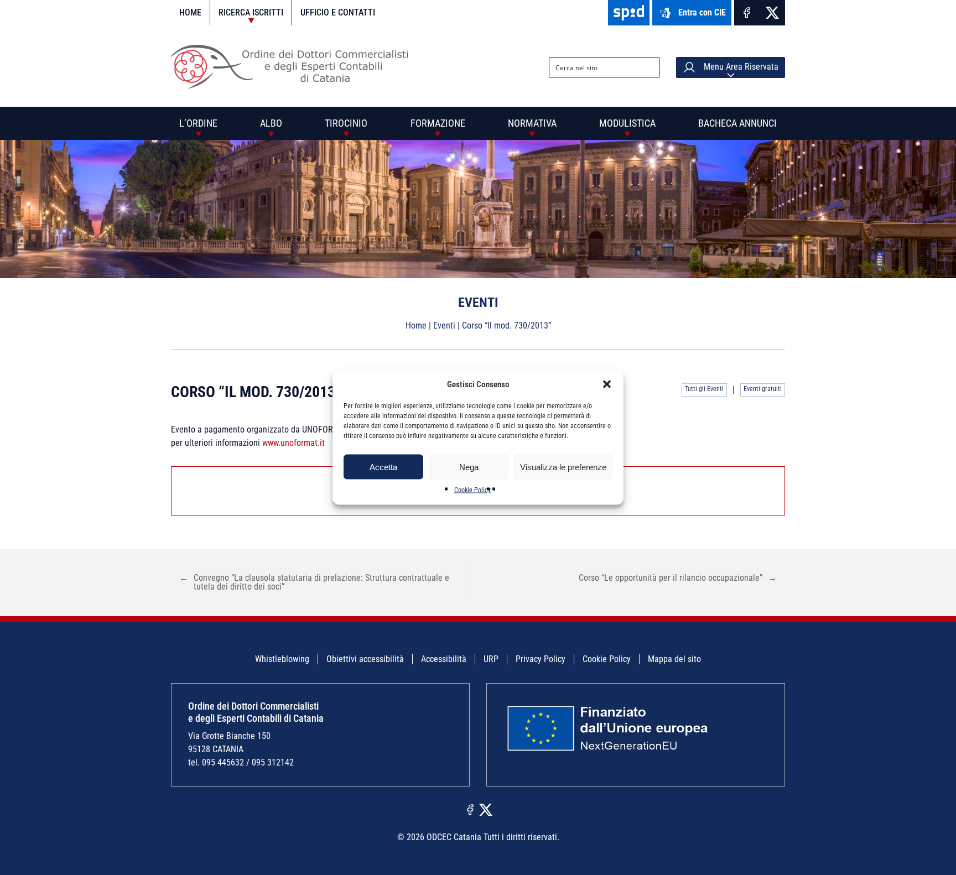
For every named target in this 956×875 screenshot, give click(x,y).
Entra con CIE (702, 12)
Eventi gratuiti (763, 389)
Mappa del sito (674, 659)
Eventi (444, 325)
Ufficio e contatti (337, 12)
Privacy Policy (540, 659)
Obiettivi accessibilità (365, 659)
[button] (606, 384)
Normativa (532, 123)
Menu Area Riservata (740, 66)
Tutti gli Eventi (704, 389)
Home (190, 12)
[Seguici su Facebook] (747, 12)
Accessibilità (443, 659)
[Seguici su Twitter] (772, 12)
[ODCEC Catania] (294, 85)
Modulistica (627, 123)
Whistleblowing (282, 659)
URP (491, 659)
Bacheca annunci (737, 123)
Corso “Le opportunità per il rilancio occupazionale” (678, 577)
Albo (271, 123)
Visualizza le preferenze (563, 466)
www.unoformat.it (293, 443)
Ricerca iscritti (251, 12)
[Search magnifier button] (649, 67)
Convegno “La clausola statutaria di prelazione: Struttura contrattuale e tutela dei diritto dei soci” (314, 582)
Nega (469, 466)
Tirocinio (346, 123)
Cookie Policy (472, 490)
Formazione (438, 123)
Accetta (383, 466)
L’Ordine (198, 123)
